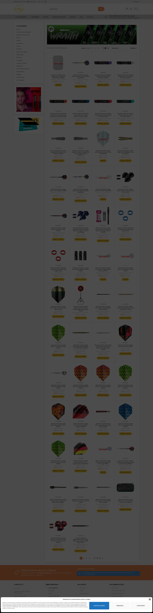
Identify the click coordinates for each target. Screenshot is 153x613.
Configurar (141, 605)
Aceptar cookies (99, 605)
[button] (150, 599)
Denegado (120, 605)
